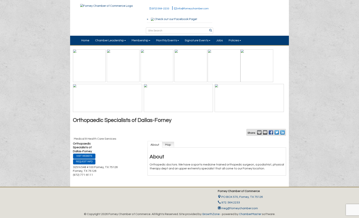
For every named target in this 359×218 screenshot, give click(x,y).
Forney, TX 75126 (242, 196)
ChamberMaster (250, 214)
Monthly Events (166, 40)
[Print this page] (259, 132)
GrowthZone (211, 214)
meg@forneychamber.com (239, 208)
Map (168, 144)
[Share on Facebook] (271, 132)
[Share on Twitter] (276, 132)
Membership (140, 40)
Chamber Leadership (109, 40)
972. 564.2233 (230, 202)
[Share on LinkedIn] (282, 132)
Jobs (219, 40)
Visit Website (84, 156)
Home (85, 40)
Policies (234, 40)
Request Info (84, 161)
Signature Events (196, 40)
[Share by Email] (265, 132)
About (155, 144)
